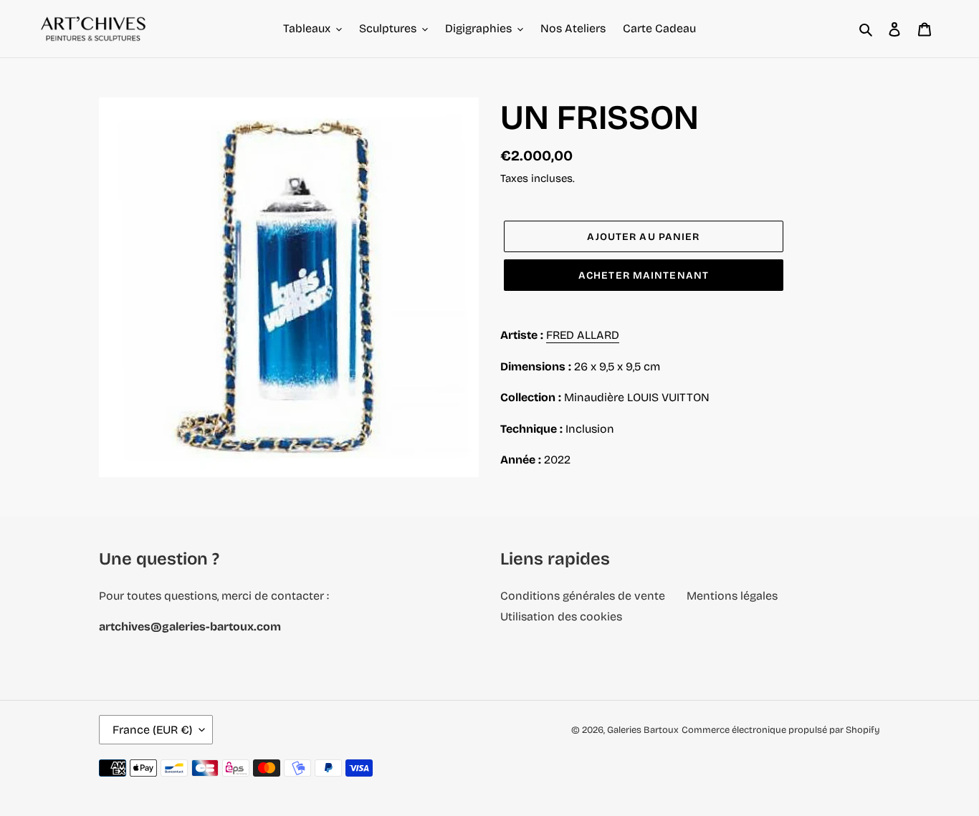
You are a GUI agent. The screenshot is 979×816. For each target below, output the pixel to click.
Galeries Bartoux (643, 730)
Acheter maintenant (643, 275)
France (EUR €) (152, 729)
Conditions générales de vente (582, 596)
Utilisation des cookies (561, 616)
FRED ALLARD (582, 335)
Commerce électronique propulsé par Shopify (781, 730)
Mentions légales (732, 596)
